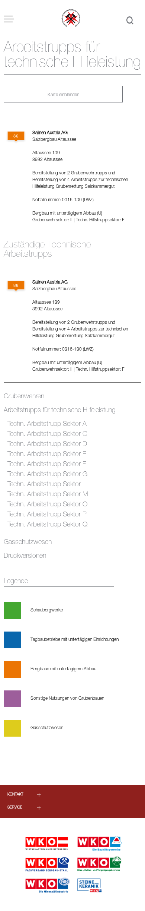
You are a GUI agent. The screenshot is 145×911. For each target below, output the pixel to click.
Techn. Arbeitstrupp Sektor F (46, 464)
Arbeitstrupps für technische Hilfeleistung (60, 410)
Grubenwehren (24, 396)
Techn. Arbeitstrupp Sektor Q (47, 525)
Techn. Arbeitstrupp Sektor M (47, 494)
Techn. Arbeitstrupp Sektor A (47, 424)
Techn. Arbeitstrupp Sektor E (46, 454)
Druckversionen (25, 556)
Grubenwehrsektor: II (52, 220)
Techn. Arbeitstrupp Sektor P (47, 515)
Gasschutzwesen (28, 542)
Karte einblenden (63, 95)
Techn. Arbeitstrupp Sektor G (47, 474)
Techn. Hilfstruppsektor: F (100, 220)
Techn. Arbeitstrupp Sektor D (47, 444)
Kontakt (15, 795)
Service (14, 808)
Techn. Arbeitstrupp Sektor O (47, 505)
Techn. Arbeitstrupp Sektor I (45, 484)
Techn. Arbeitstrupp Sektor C (47, 434)
